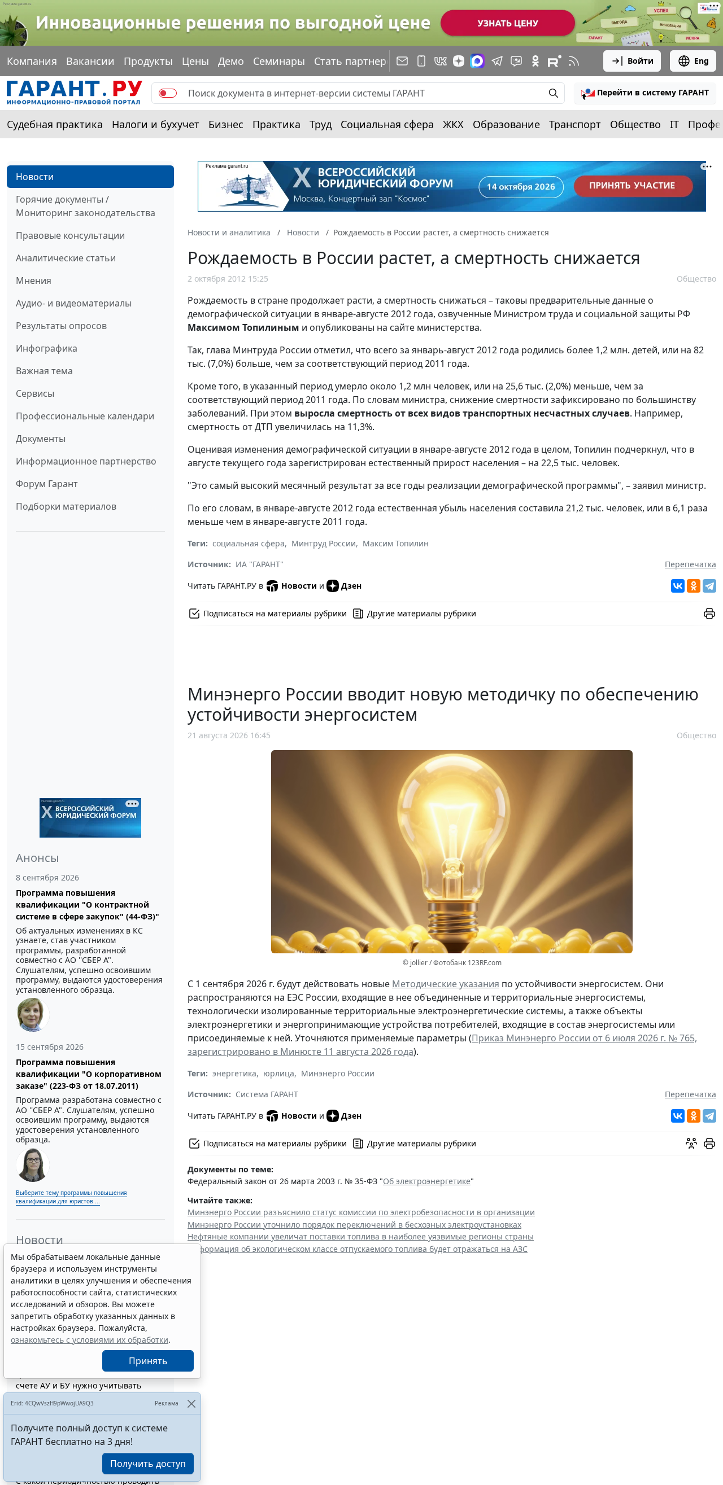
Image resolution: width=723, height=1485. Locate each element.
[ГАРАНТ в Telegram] (497, 61)
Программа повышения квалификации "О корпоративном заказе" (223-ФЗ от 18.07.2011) (89, 1074)
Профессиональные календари (85, 416)
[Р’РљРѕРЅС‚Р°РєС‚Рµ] (678, 586)
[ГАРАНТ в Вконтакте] (440, 61)
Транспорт (575, 124)
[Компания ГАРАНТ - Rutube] (554, 61)
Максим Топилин (396, 543)
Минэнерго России (337, 1073)
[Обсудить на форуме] (691, 1143)
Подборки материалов (66, 506)
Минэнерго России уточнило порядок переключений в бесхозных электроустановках (354, 1224)
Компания (32, 61)
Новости (35, 176)
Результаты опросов (61, 325)
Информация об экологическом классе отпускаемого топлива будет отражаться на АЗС (358, 1248)
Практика (276, 124)
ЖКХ (453, 124)
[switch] (168, 93)
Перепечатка (690, 564)
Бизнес (225, 124)
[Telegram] (709, 586)
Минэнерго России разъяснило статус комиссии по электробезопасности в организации (361, 1212)
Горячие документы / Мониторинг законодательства (85, 206)
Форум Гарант (47, 484)
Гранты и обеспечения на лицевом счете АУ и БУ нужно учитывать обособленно (84, 1385)
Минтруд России (323, 543)
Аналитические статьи (66, 258)
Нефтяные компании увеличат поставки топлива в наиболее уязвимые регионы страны (361, 1236)
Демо (231, 61)
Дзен (351, 585)
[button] (645, 93)
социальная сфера (248, 543)
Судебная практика (55, 124)
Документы (41, 438)
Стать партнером (357, 61)
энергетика (234, 1073)
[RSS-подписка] (574, 61)
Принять (148, 1361)
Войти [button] (641, 60)
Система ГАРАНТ (267, 1094)
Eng (701, 60)
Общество (635, 124)
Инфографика (46, 348)
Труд (321, 124)
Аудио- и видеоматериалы (74, 303)
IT (674, 124)
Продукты (148, 61)
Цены (195, 61)
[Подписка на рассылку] (402, 61)
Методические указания (445, 984)
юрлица (278, 1073)
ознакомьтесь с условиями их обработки (89, 1339)
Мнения (33, 280)
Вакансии (90, 61)
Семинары (279, 61)
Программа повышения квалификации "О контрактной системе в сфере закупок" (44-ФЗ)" (87, 904)
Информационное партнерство (86, 461)
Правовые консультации (70, 235)
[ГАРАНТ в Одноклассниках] (535, 61)
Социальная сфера (387, 124)
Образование (506, 124)
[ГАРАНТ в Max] (477, 61)
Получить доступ (148, 1463)
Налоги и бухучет (155, 124)
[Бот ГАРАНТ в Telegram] (516, 61)
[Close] (191, 1403)
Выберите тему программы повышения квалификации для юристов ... (71, 1197)
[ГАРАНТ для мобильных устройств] (421, 61)
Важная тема (44, 371)
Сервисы (35, 393)
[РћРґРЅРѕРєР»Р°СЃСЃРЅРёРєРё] (693, 586)
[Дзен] (458, 61)
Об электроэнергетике (427, 1181)
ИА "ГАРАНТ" (260, 564)
